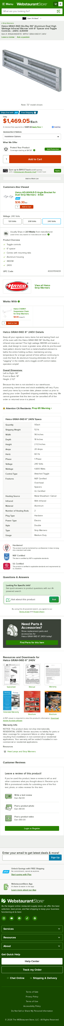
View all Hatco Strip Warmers (42, 286)
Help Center (32, 961)
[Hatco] (17, 286)
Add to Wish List (32, 179)
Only (5, 117)
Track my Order (32, 969)
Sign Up (55, 857)
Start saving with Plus (21, 874)
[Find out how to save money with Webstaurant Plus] (38, 198)
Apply (58, 171)
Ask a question (23, 37)
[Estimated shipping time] (48, 234)
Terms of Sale (32, 992)
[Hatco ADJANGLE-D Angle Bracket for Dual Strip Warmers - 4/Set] (8, 196)
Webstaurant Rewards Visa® (25, 172)
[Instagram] (3, 918)
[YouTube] (11, 918)
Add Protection (53, 149)
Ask (54, 599)
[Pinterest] (34, 918)
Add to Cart (26, 207)
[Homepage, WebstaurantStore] (32, 4)
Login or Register (32, 828)
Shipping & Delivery (45, 978)
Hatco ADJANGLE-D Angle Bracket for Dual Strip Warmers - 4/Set (35, 193)
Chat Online (17, 978)
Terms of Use (24, 612)
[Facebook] (19, 918)
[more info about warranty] (34, 150)
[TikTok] (27, 918)
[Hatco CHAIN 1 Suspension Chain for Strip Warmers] (16, 316)
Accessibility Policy (32, 1006)
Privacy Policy (38, 612)
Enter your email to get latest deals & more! (30, 852)
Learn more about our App (23, 890)
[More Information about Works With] (19, 301)
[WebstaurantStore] (32, 900)
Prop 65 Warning (41, 408)
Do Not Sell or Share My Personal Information (32, 1011)
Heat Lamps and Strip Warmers (29, 751)
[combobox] (32, 11)
